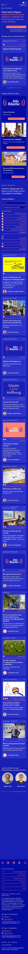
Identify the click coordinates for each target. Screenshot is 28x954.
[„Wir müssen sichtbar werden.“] (24, 420)
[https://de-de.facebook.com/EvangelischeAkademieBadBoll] (8, 863)
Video (13, 509)
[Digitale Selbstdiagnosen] (24, 41)
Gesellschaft (22, 44)
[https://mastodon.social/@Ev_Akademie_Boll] (19, 863)
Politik (10, 527)
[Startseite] (22, 2)
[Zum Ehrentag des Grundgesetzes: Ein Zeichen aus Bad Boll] (24, 638)
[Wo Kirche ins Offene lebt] (24, 466)
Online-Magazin (22, 875)
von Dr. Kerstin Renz (12, 332)
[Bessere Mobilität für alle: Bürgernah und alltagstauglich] (24, 255)
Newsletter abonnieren (20, 878)
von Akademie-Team (13, 631)
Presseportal (23, 882)
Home (3, 8)
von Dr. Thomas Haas (13, 459)
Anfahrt (24, 888)
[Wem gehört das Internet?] (24, 552)
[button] (3, 4)
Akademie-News (21, 611)
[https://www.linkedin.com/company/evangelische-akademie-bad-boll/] (14, 863)
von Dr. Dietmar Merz (13, 82)
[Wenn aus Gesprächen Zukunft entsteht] (24, 721)
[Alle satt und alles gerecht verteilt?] (24, 508)
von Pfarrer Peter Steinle (14, 413)
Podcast (13, 41)
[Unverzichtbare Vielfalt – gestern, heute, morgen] (24, 679)
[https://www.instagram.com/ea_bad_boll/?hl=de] (3, 863)
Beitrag (13, 255)
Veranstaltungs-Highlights (21, 439)
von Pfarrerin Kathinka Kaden (15, 291)
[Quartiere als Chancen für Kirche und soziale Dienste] (24, 298)
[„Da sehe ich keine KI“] (24, 380)
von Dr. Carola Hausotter (14, 545)
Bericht (14, 507)
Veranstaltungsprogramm (19, 872)
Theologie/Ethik (21, 398)
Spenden (24, 885)
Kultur (23, 485)
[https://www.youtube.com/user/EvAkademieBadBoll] (25, 863)
